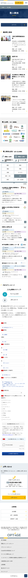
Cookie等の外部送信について (8, 550)
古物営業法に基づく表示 (7, 561)
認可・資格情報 (14, 515)
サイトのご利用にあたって (7, 554)
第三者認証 (3, 540)
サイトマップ (4, 571)
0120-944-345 (15, 482)
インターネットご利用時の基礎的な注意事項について (13, 557)
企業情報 (3, 564)
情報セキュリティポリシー (7, 543)
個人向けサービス (5, 568)
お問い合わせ (14, 497)
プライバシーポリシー (6, 547)
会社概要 (14, 511)
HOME (3, 7)
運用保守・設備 (14, 518)
